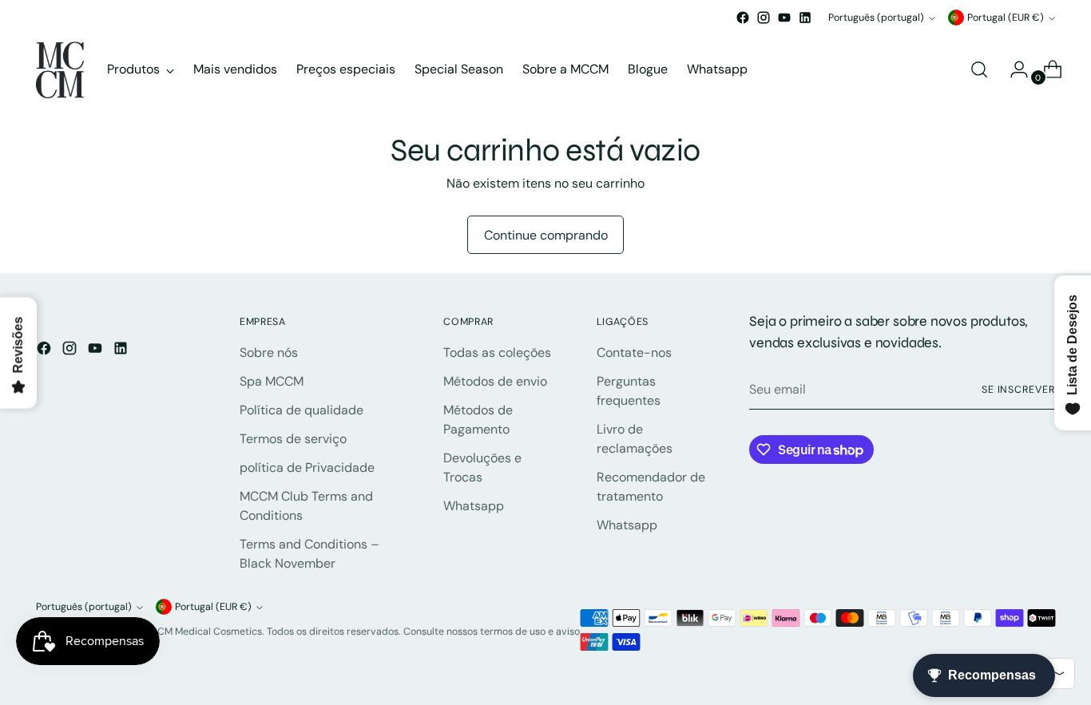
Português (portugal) (876, 17)
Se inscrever (1018, 389)
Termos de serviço (293, 438)
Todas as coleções (497, 352)
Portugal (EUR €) (1005, 17)
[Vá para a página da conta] (1013, 69)
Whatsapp (473, 505)
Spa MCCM (271, 381)
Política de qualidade (301, 410)
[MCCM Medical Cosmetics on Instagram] (763, 17)
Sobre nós (269, 352)
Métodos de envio (495, 381)
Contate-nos (634, 352)
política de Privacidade (307, 467)
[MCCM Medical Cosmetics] (60, 70)
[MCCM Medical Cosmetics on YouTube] (784, 17)
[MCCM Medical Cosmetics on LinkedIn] (805, 17)
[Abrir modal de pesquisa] (979, 69)
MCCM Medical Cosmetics (202, 631)
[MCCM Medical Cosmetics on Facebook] (743, 17)
